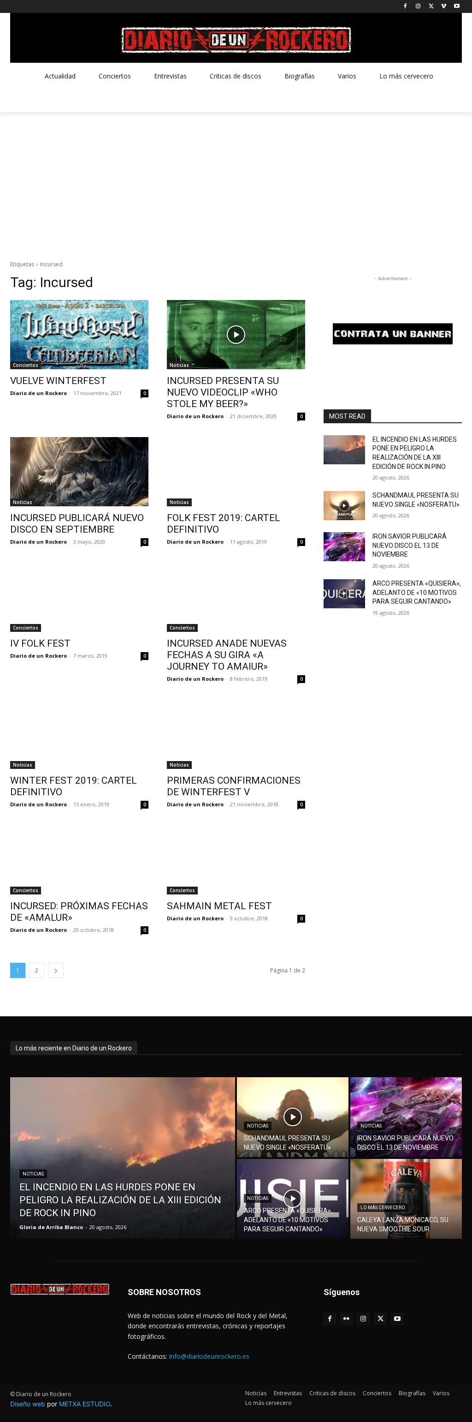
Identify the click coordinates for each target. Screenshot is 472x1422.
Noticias (179, 365)
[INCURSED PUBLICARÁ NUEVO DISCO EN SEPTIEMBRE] (79, 471)
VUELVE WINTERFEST (58, 380)
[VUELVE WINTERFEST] (79, 334)
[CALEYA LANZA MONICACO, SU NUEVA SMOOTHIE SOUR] (406, 1199)
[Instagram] (418, 6)
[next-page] (56, 970)
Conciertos (25, 365)
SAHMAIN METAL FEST (219, 906)
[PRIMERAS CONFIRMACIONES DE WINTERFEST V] (236, 734)
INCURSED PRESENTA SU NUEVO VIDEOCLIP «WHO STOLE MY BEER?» (223, 392)
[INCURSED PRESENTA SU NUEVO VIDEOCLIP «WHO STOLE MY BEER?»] (236, 334)
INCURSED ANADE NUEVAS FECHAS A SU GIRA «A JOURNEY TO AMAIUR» (227, 655)
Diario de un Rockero (38, 393)
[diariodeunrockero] (236, 40)
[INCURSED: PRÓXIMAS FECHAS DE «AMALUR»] (79, 859)
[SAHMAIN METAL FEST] (236, 859)
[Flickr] (347, 1319)
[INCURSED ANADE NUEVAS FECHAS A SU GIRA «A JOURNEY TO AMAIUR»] (236, 597)
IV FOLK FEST (40, 643)
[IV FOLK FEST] (79, 597)
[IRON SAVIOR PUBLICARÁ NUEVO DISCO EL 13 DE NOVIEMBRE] (344, 546)
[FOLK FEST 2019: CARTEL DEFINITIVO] (236, 471)
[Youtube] (456, 6)
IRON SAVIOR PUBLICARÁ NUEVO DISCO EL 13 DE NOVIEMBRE (409, 545)
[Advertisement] (236, 181)
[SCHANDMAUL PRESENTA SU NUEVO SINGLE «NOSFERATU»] (344, 505)
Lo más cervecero (382, 1207)
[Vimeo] (443, 6)
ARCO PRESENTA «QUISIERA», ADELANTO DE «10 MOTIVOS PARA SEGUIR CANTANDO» (416, 592)
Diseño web (27, 1404)
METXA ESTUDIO (84, 1404)
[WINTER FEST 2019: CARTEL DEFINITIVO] (79, 734)
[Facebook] (405, 6)
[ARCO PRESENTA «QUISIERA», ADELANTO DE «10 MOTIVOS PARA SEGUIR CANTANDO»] (344, 593)
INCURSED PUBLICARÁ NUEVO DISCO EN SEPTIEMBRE (77, 523)
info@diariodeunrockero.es (209, 1356)
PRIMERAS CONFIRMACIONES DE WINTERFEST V (234, 786)
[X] (431, 6)
